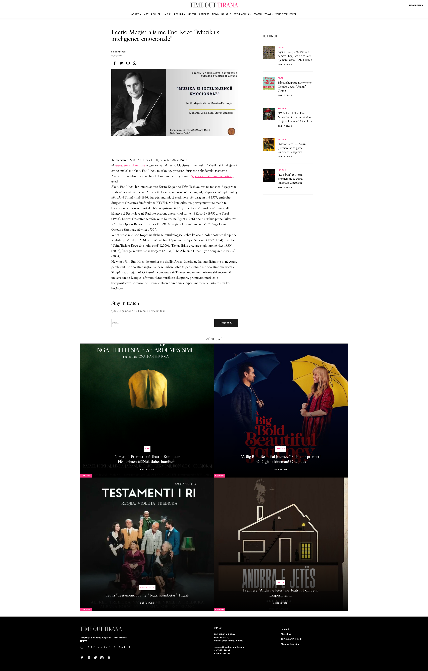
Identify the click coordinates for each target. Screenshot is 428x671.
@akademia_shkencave (130, 165)
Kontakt (285, 629)
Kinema (192, 14)
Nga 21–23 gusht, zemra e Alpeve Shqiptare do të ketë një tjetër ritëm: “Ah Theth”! (295, 56)
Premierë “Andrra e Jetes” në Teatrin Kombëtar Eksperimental (281, 593)
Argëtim (136, 14)
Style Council (242, 14)
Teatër (258, 14)
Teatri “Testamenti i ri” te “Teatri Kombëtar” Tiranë (147, 595)
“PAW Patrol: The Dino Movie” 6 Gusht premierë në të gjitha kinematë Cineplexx (295, 117)
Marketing (286, 634)
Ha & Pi (167, 14)
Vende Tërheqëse (286, 14)
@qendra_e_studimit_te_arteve (211, 176)
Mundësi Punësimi (290, 644)
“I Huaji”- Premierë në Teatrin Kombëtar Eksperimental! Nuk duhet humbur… (147, 459)
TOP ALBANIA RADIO (291, 639)
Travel (269, 14)
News (215, 14)
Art (146, 14)
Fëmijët (155, 14)
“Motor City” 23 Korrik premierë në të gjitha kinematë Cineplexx (292, 148)
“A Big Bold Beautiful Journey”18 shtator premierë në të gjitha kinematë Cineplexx (281, 459)
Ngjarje (226, 14)
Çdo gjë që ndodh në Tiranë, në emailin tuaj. (138, 311)
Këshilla (179, 14)
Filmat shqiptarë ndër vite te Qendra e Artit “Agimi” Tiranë (295, 87)
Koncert (204, 14)
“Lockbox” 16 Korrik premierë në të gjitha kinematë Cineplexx (290, 179)
